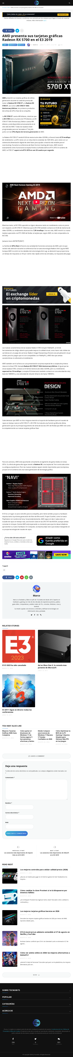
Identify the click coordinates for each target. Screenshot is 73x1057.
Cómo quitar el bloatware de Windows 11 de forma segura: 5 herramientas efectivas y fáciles (27, 736)
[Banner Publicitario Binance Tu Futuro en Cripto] (55, 112)
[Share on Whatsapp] (26, 577)
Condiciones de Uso (56, 1029)
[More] (22, 31)
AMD (8, 7)
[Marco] (36, 589)
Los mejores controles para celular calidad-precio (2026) (44, 869)
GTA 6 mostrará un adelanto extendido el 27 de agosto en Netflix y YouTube (45, 933)
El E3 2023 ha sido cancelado (14, 665)
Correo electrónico (12, 813)
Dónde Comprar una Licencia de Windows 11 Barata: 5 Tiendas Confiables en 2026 (45, 735)
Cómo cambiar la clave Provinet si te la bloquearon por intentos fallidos (43, 891)
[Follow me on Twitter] (31, 615)
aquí (44, 20)
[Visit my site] (41, 615)
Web (6, 822)
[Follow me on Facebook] (34, 615)
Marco (35, 44)
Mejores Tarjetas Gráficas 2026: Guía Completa (9, 733)
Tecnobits (36, 1054)
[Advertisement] (36, 167)
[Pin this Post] (22, 577)
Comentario (10, 777)
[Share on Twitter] (17, 31)
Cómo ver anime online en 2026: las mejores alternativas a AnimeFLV (45, 954)
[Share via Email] (31, 577)
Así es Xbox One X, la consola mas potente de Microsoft (52, 666)
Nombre (8, 803)
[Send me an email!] (37, 615)
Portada (4, 7)
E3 (4, 570)
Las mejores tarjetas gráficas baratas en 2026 (39, 911)
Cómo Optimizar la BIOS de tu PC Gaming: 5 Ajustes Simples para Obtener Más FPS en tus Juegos (63, 736)
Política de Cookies (15, 1031)
